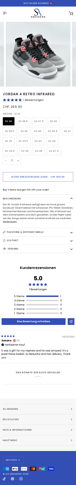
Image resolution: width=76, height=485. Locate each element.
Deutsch (11, 459)
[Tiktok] (4, 478)
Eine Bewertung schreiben (33, 321)
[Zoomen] (12, 80)
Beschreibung (12, 198)
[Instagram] (21, 478)
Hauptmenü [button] (10, 440)
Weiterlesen (10, 221)
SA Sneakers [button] (10, 408)
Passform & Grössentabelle (25, 232)
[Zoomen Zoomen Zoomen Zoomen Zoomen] (38, 54)
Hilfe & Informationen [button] (17, 429)
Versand (13, 248)
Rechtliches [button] (11, 419)
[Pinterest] (12, 478)
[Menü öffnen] (8, 13)
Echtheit (13, 240)
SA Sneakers (14, 473)
